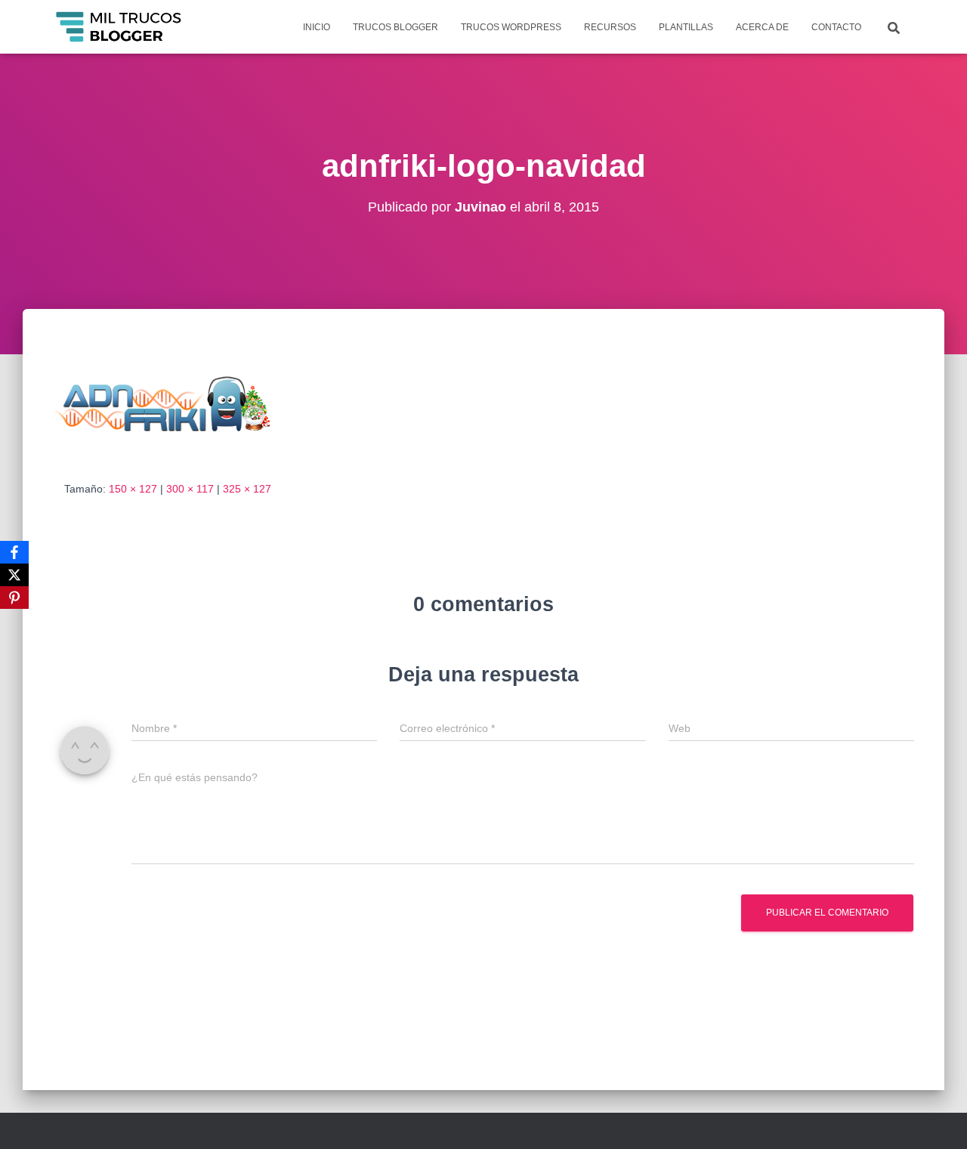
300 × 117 (190, 489)
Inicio (316, 27)
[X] (14, 575)
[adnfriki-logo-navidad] (175, 409)
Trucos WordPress (511, 27)
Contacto (836, 27)
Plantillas (686, 27)
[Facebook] (14, 552)
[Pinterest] (14, 597)
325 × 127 (247, 489)
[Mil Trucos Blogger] (120, 27)
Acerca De (762, 27)
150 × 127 (133, 489)
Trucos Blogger (395, 27)
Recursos (610, 27)
